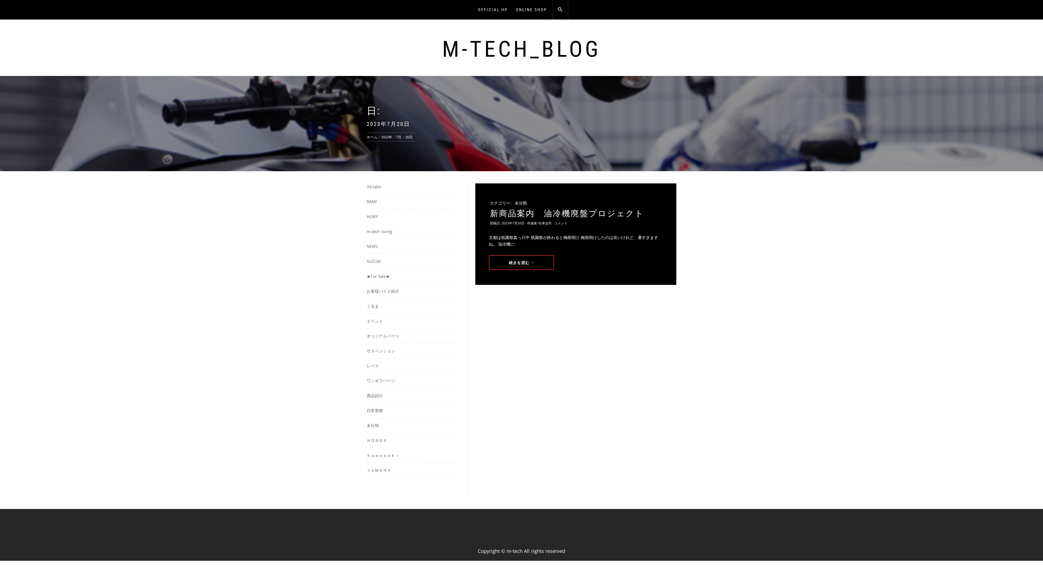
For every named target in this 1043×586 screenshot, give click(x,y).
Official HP (493, 9)
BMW (372, 201)
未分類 (521, 203)
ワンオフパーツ (381, 380)
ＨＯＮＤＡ (377, 440)
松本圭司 (545, 223)
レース (373, 365)
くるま (373, 306)
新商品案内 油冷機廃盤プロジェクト (567, 213)
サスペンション (381, 350)
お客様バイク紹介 (383, 291)
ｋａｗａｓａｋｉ (385, 455)
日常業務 (375, 410)
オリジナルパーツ (383, 336)
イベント (375, 321)
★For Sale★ (378, 276)
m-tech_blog (521, 49)
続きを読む (519, 262)
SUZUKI (374, 261)
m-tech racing (379, 231)
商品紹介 (375, 395)
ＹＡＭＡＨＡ (379, 470)
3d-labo (374, 186)
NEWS (372, 246)
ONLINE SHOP (531, 9)
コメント (560, 223)
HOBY (372, 216)
